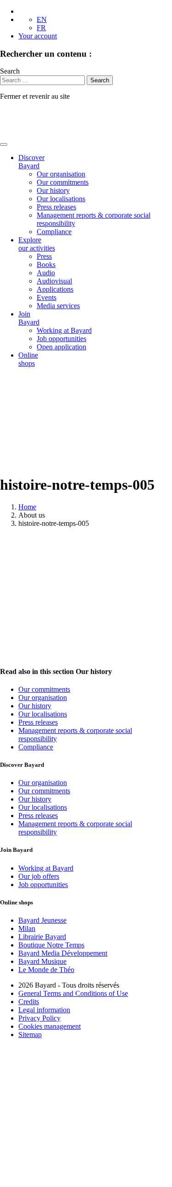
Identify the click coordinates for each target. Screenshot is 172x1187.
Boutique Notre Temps (51, 945)
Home (27, 507)
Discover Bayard (31, 162)
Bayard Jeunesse (42, 920)
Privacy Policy (39, 1018)
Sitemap (30, 1034)
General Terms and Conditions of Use (73, 993)
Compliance (54, 231)
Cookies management (49, 1026)
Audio (46, 273)
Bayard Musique (42, 961)
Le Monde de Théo (46, 969)
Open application (61, 347)
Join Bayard (28, 318)
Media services (58, 306)
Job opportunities (61, 338)
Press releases (56, 207)
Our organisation (61, 174)
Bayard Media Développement (62, 953)
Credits (28, 1001)
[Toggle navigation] (3, 144)
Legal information (44, 1010)
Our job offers (38, 876)
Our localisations (61, 199)
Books (46, 264)
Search (10, 71)
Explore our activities (36, 244)
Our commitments (63, 182)
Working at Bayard (64, 330)
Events (46, 297)
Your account (37, 36)
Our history (53, 190)
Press (44, 256)
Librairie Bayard (42, 937)
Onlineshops (28, 359)
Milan (26, 928)
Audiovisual (54, 281)
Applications (55, 289)
